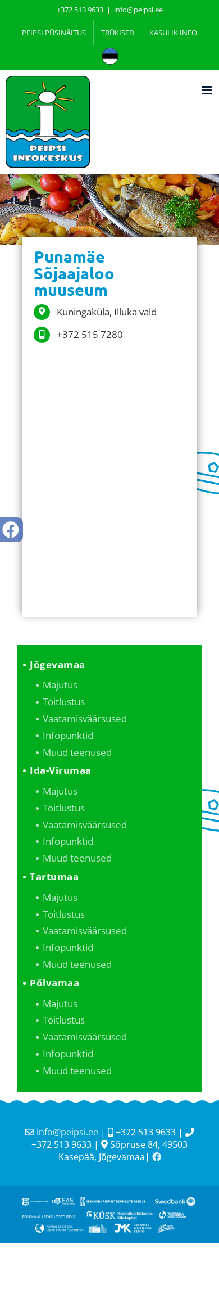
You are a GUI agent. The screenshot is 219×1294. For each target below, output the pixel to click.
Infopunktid (68, 735)
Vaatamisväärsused (85, 718)
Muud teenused (77, 752)
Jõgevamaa (57, 664)
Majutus (60, 684)
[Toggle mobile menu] (207, 90)
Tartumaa (54, 876)
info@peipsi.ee (138, 9)
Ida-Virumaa (61, 770)
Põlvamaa (54, 982)
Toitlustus (64, 701)
